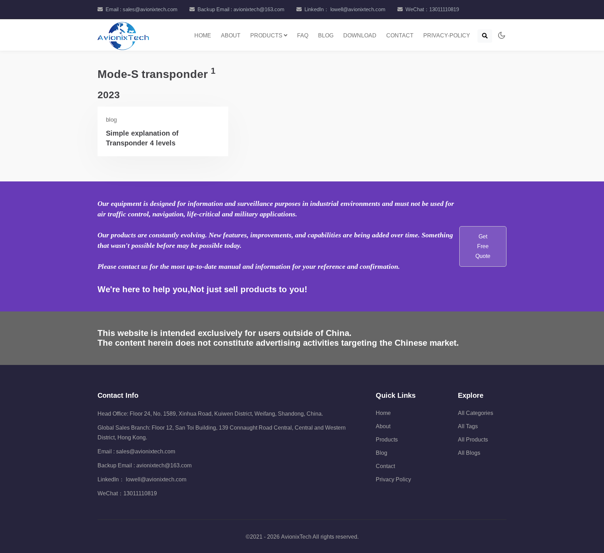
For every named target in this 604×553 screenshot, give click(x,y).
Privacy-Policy (446, 35)
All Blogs (469, 453)
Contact (400, 35)
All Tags (468, 426)
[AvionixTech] (123, 35)
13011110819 (140, 493)
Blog (325, 35)
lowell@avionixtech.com (155, 479)
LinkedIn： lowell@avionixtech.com (345, 9)
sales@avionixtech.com (145, 451)
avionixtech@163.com (164, 465)
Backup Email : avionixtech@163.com (241, 9)
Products (387, 440)
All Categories (475, 413)
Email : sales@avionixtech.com (142, 9)
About (230, 35)
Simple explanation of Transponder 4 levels (142, 138)
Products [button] (267, 35)
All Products (473, 440)
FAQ (302, 35)
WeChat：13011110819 (432, 9)
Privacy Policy (393, 479)
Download (359, 35)
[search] (484, 36)
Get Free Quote (482, 246)
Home (202, 35)
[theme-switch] (500, 36)
